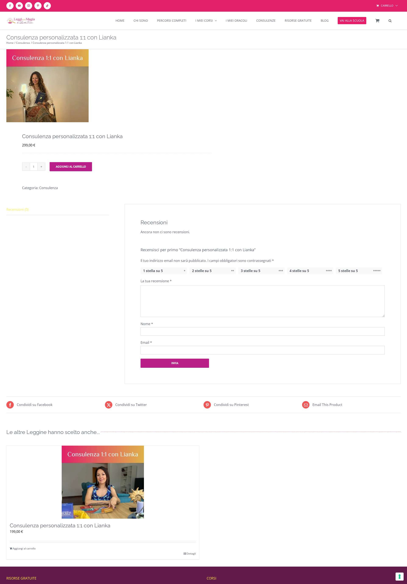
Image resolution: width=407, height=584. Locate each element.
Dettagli (191, 553)
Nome (147, 323)
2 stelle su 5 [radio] (202, 270)
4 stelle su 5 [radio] (299, 270)
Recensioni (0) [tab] (17, 209)
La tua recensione (156, 281)
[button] (390, 20)
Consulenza (48, 187)
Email (146, 342)
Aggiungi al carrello (71, 166)
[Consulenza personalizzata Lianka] (101, 85)
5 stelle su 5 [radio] (348, 270)
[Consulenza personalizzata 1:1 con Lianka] (103, 482)
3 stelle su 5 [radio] (250, 270)
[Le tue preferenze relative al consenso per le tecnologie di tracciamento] (400, 577)
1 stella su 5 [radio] (153, 270)
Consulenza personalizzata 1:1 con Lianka (60, 525)
